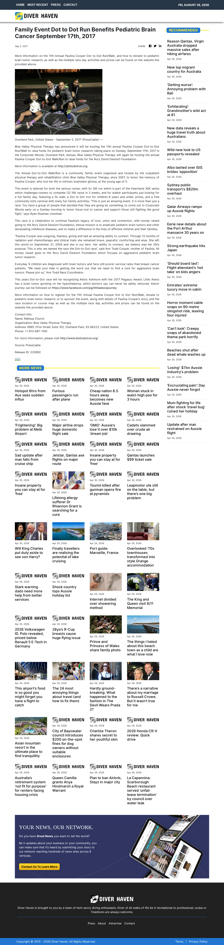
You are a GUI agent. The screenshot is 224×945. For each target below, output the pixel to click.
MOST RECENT (37, 4)
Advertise (115, 923)
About (102, 923)
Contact (129, 923)
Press (91, 923)
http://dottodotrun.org (72, 166)
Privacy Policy (198, 941)
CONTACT (70, 4)
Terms (179, 941)
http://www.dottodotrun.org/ (79, 338)
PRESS (56, 4)
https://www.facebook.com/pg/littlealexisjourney (84, 288)
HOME (20, 4)
